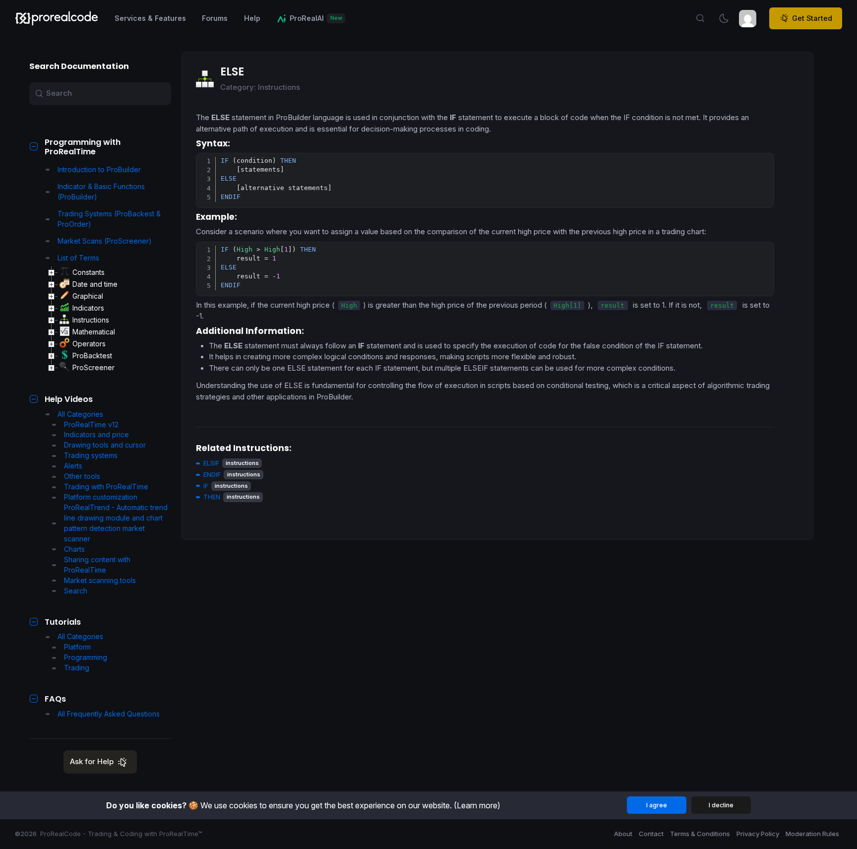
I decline (721, 805)
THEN (211, 497)
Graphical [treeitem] (87, 296)
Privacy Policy (757, 834)
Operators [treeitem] (89, 343)
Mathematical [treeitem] (93, 331)
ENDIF (212, 474)
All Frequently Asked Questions (109, 714)
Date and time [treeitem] (95, 284)
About (623, 834)
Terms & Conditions (700, 834)
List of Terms (78, 258)
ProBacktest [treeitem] (92, 355)
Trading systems (91, 455)
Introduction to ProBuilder (99, 169)
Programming (85, 657)
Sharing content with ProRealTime (97, 564)
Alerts (73, 465)
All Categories (80, 414)
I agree (656, 805)
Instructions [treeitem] (90, 320)
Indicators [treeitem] (88, 308)
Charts (74, 549)
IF (205, 486)
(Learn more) (477, 805)
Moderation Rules (812, 834)
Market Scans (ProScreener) (105, 241)
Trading (76, 667)
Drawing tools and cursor (105, 445)
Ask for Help (92, 761)
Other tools (82, 476)
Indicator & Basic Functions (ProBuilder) (101, 191)
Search (75, 591)
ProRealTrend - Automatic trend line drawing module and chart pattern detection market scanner (116, 523)
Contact (651, 834)
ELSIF (211, 463)
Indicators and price (96, 434)
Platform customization (100, 497)
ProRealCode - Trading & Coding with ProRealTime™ (121, 834)
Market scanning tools (100, 580)
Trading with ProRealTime (106, 486)
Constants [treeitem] (88, 272)
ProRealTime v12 (91, 424)
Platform (77, 647)
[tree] (109, 320)
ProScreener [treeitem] (93, 367)
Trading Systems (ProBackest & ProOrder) (109, 218)
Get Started (812, 18)
